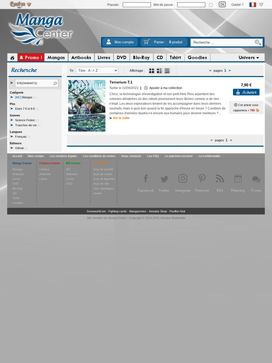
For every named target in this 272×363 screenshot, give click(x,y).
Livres (16, 178)
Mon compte (124, 42)
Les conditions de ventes (99, 156)
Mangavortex (137, 211)
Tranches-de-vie (28, 125)
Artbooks (18, 174)
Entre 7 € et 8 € (27, 108)
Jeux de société (103, 169)
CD (14, 193)
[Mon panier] (147, 43)
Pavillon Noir (177, 211)
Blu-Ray (17, 188)
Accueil (17, 156)
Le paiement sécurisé (179, 156)
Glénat (21, 148)
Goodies (17, 202)
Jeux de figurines (104, 178)
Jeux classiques (103, 188)
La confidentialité (209, 156)
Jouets (97, 193)
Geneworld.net (96, 211)
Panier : (168, 42)
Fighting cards (117, 211)
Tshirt (16, 198)
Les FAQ (153, 156)
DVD (15, 183)
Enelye (122, 218)
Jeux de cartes (102, 174)
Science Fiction (27, 120)
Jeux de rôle (101, 183)
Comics (44, 169)
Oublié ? (237, 5)
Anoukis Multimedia (172, 218)
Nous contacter (131, 156)
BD (68, 169)
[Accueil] (12, 57)
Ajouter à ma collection (165, 88)
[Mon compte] (108, 43)
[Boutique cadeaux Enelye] (235, 105)
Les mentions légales (63, 156)
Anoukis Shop (158, 211)
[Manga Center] (40, 46)
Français (23, 136)
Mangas (25, 97)
